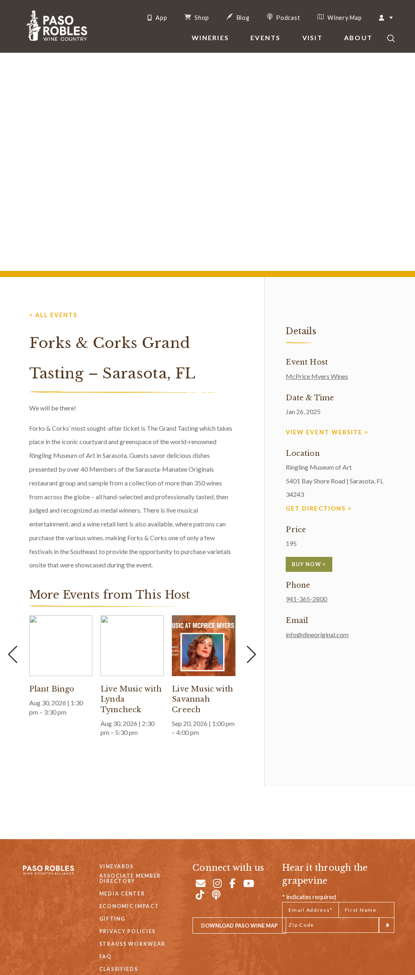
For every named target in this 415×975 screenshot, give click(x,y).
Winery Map (344, 17)
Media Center (122, 893)
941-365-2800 (306, 599)
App (160, 18)
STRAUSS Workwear (132, 944)
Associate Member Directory (130, 878)
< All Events (53, 314)
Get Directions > (319, 508)
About (358, 37)
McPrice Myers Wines (317, 376)
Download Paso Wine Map (239, 925)
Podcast (287, 17)
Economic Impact (129, 906)
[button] (252, 654)
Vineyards (116, 866)
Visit (312, 37)
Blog (242, 17)
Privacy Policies (127, 931)
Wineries (210, 37)
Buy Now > (309, 564)
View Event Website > (327, 432)
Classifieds (118, 969)
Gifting (112, 918)
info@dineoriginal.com (317, 634)
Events (265, 37)
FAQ (105, 956)
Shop (201, 17)
